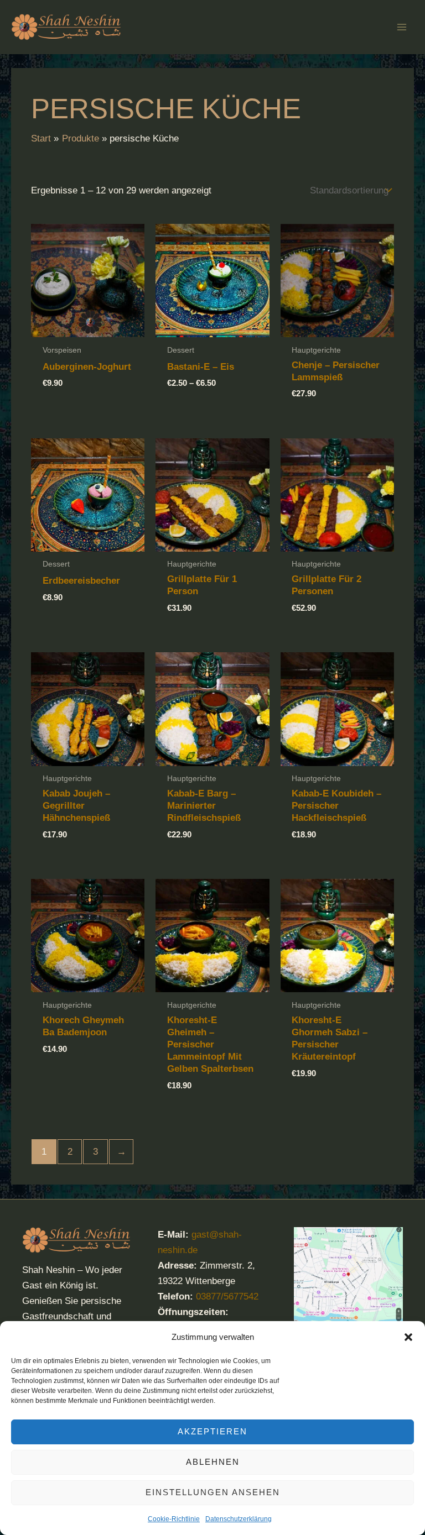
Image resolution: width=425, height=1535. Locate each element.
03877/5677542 (227, 1296)
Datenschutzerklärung (238, 1519)
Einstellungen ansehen (213, 1492)
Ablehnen (213, 1461)
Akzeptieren (212, 1431)
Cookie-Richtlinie (174, 1519)
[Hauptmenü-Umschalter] (402, 27)
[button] (408, 1337)
